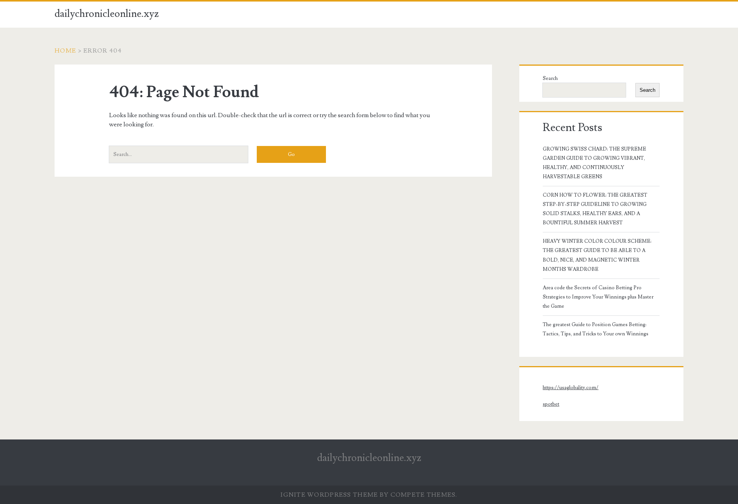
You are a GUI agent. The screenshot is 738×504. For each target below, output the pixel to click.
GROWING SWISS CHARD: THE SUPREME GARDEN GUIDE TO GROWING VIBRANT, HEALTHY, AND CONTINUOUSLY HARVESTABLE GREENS (594, 163)
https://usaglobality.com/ (570, 388)
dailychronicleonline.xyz (107, 13)
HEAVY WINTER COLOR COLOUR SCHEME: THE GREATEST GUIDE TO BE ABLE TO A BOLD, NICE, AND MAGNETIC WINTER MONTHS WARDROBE (597, 255)
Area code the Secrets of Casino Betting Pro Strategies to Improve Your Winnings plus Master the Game (598, 297)
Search (550, 78)
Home (65, 51)
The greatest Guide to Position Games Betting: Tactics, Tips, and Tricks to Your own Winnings (595, 329)
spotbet (551, 404)
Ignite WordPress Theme (329, 495)
